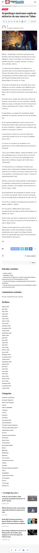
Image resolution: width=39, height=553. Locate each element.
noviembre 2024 (6, 357)
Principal (4, 465)
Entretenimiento (6, 422)
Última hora (5, 485)
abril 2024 (5, 373)
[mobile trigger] (3, 2)
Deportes (4, 415)
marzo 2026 (5, 318)
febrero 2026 (5, 321)
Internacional (6, 443)
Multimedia (5, 453)
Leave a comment (31, 256)
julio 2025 (4, 338)
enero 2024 (5, 381)
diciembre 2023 (6, 383)
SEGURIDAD (5, 473)
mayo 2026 (5, 314)
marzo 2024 (5, 376)
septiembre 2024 (7, 362)
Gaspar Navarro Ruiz (7, 430)
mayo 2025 (5, 342)
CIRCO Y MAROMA (7, 407)
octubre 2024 (5, 359)
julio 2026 (4, 309)
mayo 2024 (5, 371)
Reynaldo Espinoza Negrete (10, 468)
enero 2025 (5, 352)
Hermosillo (5, 437)
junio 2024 (5, 369)
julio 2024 (4, 366)
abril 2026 (5, 316)
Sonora (4, 480)
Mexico (4, 448)
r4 (7, 26)
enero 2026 (5, 323)
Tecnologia (5, 483)
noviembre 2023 (6, 385)
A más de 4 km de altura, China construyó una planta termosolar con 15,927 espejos (13, 499)
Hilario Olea (5, 440)
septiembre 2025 (6, 333)
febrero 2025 (5, 349)
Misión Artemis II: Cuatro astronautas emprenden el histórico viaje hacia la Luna (13, 510)
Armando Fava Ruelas (8, 397)
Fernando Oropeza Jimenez (10, 425)
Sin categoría (6, 478)
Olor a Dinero (6, 458)
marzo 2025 (5, 347)
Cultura (4, 412)
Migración (5, 450)
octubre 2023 (5, 388)
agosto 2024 (5, 364)
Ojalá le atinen (7, 273)
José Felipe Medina (7, 445)
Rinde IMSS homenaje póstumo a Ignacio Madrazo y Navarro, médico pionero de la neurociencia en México (13, 521)
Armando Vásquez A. (8, 400)
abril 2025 (4, 345)
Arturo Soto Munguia (8, 402)
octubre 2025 (5, 330)
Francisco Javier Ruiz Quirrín (10, 427)
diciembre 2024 (6, 354)
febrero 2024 (5, 378)
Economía (5, 417)
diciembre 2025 (6, 326)
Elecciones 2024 (6, 420)
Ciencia (5, 9)
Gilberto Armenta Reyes (9, 435)
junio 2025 (5, 340)
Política (4, 463)
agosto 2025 (5, 335)
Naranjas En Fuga (8, 275)
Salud (3, 470)
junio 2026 (5, 311)
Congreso (5, 410)
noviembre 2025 (6, 328)
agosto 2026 (5, 306)
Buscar (33, 262)
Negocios (4, 455)
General (4, 432)
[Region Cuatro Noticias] (15, 2)
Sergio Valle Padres (7, 475)
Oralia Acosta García (7, 460)
